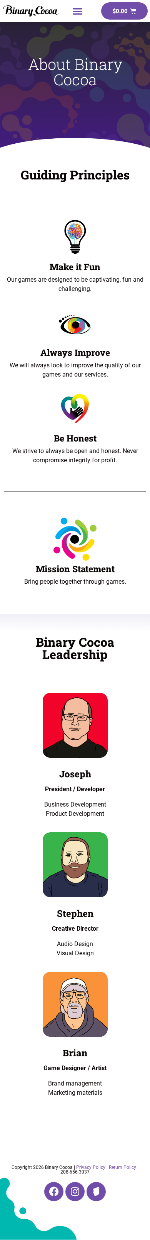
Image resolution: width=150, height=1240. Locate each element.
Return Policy (122, 1167)
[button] (78, 11)
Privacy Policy (90, 1167)
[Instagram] (75, 1191)
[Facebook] (53, 1191)
